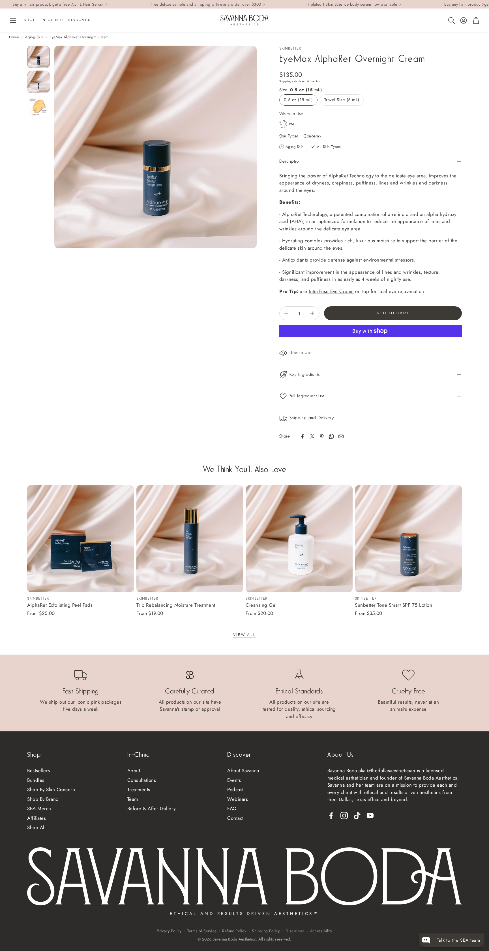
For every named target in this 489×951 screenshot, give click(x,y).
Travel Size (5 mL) (341, 100)
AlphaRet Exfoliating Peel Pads (60, 605)
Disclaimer (295, 931)
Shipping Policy (266, 931)
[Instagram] (344, 815)
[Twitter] (312, 436)
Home (14, 37)
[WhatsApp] (331, 436)
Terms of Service (201, 931)
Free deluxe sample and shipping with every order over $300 (206, 4)
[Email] (341, 436)
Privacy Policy (169, 931)
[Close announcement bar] (483, 4)
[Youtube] (370, 815)
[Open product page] (80, 538)
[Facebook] (302, 436)
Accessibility (321, 931)
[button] (13, 20)
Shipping (285, 81)
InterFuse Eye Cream (331, 291)
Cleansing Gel (261, 605)
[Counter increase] (312, 313)
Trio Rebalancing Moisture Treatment (175, 605)
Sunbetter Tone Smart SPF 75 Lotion (393, 605)
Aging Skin (34, 37)
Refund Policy (234, 931)
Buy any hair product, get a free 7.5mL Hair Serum (58, 4)
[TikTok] (357, 815)
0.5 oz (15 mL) (298, 100)
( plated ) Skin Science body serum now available (352, 4)
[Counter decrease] (286, 313)
